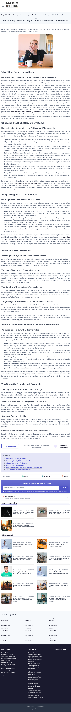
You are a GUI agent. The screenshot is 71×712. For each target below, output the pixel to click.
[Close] (55, 351)
